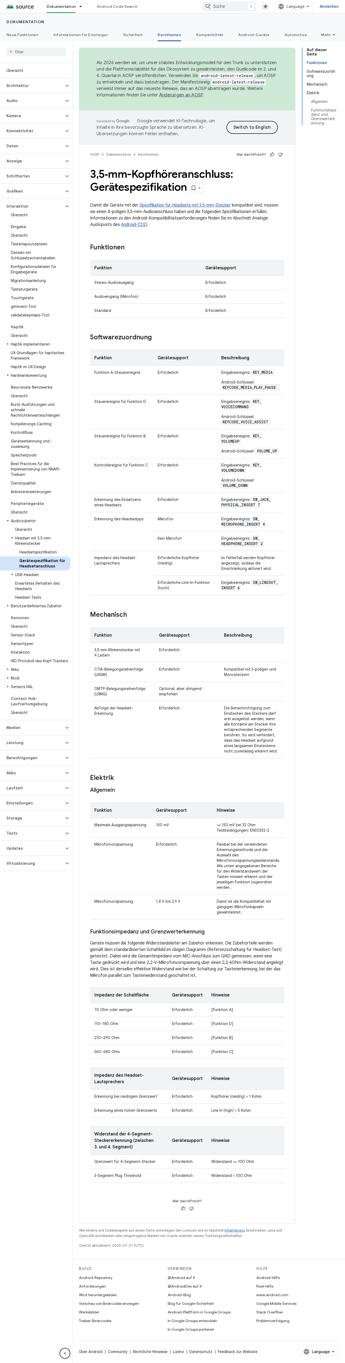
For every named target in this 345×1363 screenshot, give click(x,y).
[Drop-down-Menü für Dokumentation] (83, 6)
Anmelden (329, 6)
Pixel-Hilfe (264, 1286)
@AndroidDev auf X (185, 1286)
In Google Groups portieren (191, 1329)
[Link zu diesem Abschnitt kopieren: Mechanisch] (132, 615)
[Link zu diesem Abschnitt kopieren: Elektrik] (119, 778)
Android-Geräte (254, 34)
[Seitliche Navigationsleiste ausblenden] (65, 1353)
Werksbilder (89, 1312)
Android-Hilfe (268, 1277)
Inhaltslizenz (235, 1230)
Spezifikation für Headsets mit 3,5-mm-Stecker (185, 205)
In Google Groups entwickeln (192, 1320)
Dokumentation (61, 6)
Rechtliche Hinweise (150, 1352)
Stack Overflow (269, 1312)
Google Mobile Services (276, 1303)
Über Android (90, 1352)
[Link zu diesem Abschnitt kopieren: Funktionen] (130, 248)
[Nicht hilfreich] (280, 155)
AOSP (94, 154)
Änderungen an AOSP (181, 95)
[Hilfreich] (272, 155)
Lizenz (178, 1352)
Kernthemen (169, 34)
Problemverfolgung (272, 1320)
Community (117, 1352)
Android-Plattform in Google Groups (199, 1312)
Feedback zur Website (237, 1352)
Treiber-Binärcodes (95, 1320)
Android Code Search (117, 6)
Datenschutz (200, 1352)
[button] (32, 85)
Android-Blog (179, 1294)
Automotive (296, 34)
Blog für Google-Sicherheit (191, 1303)
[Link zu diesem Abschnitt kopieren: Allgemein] (120, 790)
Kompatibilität (209, 34)
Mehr (326, 34)
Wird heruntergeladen (98, 1294)
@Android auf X (181, 1277)
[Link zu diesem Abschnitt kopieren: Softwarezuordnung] (157, 337)
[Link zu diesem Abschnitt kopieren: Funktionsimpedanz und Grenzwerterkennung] (210, 932)
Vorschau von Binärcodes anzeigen (109, 1303)
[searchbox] (36, 52)
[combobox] (229, 6)
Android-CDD (134, 224)
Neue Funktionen (22, 34)
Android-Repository (95, 1277)
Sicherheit (133, 34)
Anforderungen (92, 1286)
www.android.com (272, 1294)
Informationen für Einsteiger (80, 34)
